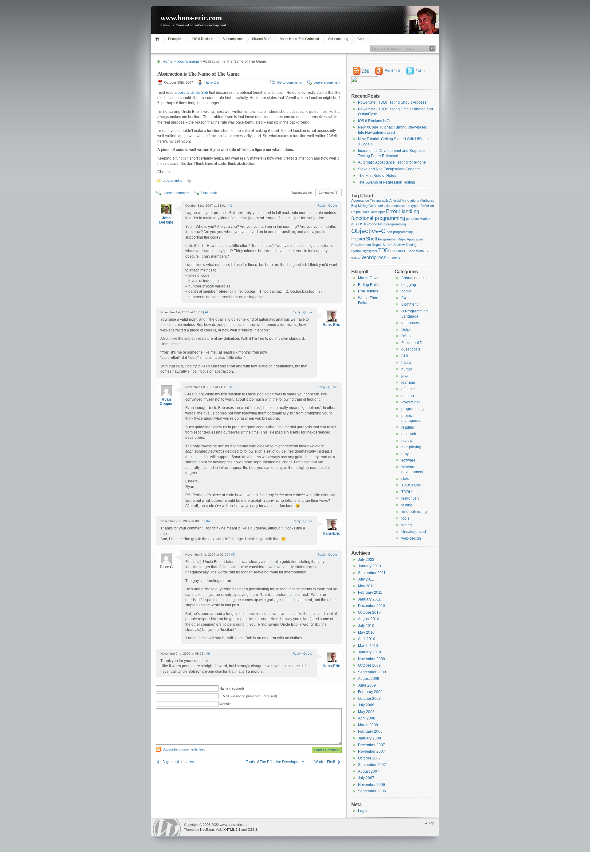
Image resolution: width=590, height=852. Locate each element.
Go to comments (289, 82)
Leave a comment (326, 82)
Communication (379, 206)
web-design (411, 538)
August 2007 (368, 771)
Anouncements (414, 278)
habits (406, 362)
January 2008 (369, 738)
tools (405, 518)
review (406, 440)
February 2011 (370, 592)
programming (188, 61)
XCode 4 (393, 258)
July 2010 (366, 626)
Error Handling (402, 211)
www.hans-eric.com (191, 18)
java (404, 376)
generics (412, 218)
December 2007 (371, 745)
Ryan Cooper (166, 401)
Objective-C (368, 231)
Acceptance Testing (366, 200)
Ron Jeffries (368, 291)
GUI (404, 356)
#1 (230, 205)
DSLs (406, 336)
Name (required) (231, 688)
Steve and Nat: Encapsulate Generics (389, 169)
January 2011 (369, 599)
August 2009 (368, 678)
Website (225, 704)
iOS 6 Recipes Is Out (375, 121)
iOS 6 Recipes (202, 39)
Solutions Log (338, 39)
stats (405, 479)
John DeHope (166, 220)
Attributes (427, 200)
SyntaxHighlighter (364, 251)
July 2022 (366, 559)
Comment (409, 304)
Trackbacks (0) (301, 192)
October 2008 (369, 698)
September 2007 (372, 765)
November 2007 (371, 751)
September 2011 (372, 573)
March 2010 (368, 646)
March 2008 (368, 725)
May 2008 (366, 712)
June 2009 (367, 685)
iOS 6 (362, 224)
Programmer (387, 239)
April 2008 (366, 718)
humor (406, 369)
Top (431, 823)
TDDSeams (411, 485)
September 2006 (372, 791)
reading (407, 427)
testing (406, 505)
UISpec (409, 251)
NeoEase (207, 829)
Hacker (425, 218)
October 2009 (369, 665)
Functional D (412, 343)
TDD (383, 250)
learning (408, 382)
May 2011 (366, 586)
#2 (207, 312)
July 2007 (366, 778)
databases (410, 323)
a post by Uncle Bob (191, 92)
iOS (354, 224)
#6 (208, 653)
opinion (407, 396)
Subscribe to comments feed (184, 749)
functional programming (378, 218)
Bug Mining (359, 206)
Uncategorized (413, 531)
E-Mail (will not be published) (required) (248, 696)
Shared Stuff (261, 39)
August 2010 (368, 619)
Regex (377, 245)
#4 (208, 521)
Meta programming (392, 224)
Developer (377, 212)
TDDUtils (396, 251)
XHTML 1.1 (231, 829)
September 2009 (372, 672)
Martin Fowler (369, 278)
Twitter (421, 71)
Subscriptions (232, 39)
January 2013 (369, 566)
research (408, 434)
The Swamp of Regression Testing (386, 182)
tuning (406, 525)
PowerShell (364, 239)
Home (158, 39)
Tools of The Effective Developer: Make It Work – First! (290, 762)
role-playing (411, 447)
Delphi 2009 (360, 212)
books (406, 291)
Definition (427, 206)
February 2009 (370, 692)
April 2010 (366, 639)
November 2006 (371, 785)
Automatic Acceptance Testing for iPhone (392, 162)
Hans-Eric (211, 82)
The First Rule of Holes (377, 175)
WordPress (167, 827)
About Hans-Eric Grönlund (299, 39)
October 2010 (369, 612)
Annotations (410, 200)
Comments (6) (328, 192)
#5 (233, 554)
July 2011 (366, 579)
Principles (175, 39)
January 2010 (369, 652)
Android (395, 200)
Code (361, 39)
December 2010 (371, 606)
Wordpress (374, 257)
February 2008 (370, 731)
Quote (332, 205)
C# (403, 298)
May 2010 (366, 632)
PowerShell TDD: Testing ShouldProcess (392, 102)
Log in (363, 811)
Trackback (209, 193)
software (408, 460)
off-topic (408, 389)
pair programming (400, 232)
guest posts (410, 349)
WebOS (422, 251)
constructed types (405, 206)
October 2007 (369, 758)
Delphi (406, 329)
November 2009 (371, 659)
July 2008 (366, 705)
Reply (321, 205)
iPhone (372, 224)
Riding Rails (368, 285)
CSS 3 (252, 829)
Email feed (392, 71)
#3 (231, 387)
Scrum (387, 245)
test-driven (410, 498)
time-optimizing (414, 511)
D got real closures (178, 762)
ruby (405, 454)
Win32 (355, 258)
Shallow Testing (404, 245)
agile (385, 200)
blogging (408, 285)
